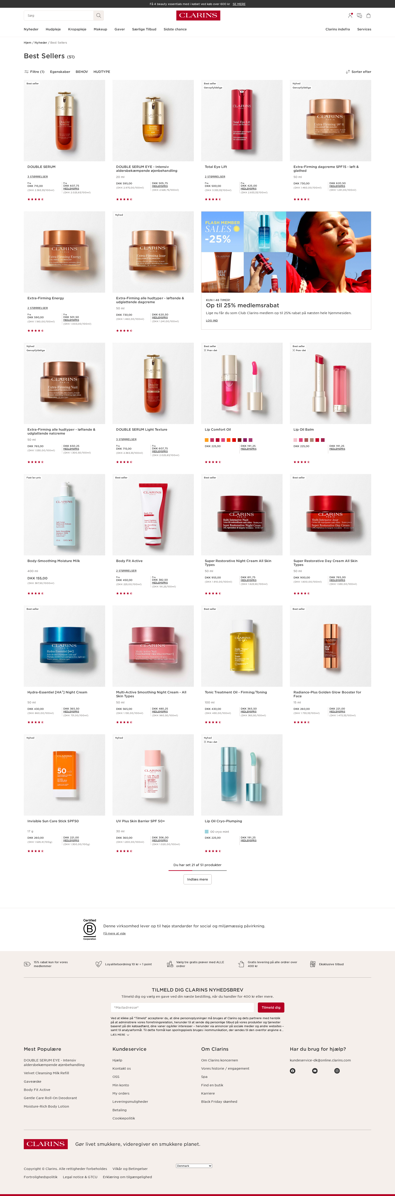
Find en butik (212, 1085)
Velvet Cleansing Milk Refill (46, 1073)
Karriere (208, 1093)
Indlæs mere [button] (197, 879)
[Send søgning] (99, 16)
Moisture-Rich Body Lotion (46, 1106)
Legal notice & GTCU (80, 1177)
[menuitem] (350, 15)
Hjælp (117, 1060)
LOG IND (212, 320)
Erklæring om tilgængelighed (127, 1177)
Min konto (120, 1085)
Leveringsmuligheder (130, 1101)
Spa (204, 1077)
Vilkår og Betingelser (130, 1169)
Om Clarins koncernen (219, 1060)
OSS (115, 1077)
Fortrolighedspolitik (40, 1177)
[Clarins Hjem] (198, 15)
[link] (286, 270)
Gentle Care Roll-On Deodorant (50, 1098)
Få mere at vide (114, 933)
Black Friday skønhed (219, 1101)
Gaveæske (32, 1081)
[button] (64, 1049)
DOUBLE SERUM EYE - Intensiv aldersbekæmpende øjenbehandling (54, 1062)
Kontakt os (121, 1068)
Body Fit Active (37, 1090)
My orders (120, 1093)
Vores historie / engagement (225, 1068)
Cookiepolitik (123, 1118)
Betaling (119, 1110)
